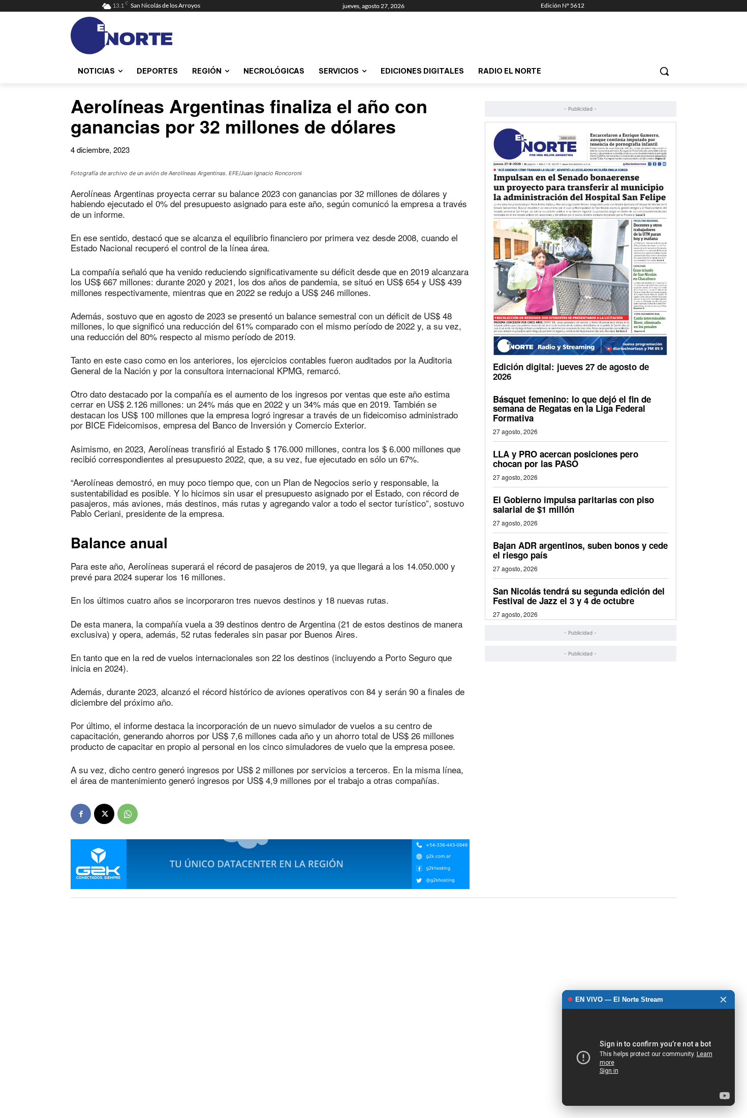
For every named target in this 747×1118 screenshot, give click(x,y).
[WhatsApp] (127, 814)
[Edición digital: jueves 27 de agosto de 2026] (580, 241)
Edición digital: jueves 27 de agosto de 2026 (571, 371)
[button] (664, 71)
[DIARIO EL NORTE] (162, 35)
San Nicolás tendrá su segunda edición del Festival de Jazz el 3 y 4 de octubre (579, 596)
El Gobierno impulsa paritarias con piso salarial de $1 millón (573, 504)
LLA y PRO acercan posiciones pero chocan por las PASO (565, 459)
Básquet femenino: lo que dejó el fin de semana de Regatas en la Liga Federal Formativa (572, 408)
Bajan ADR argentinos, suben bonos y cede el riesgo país (580, 550)
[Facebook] (81, 814)
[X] (104, 814)
